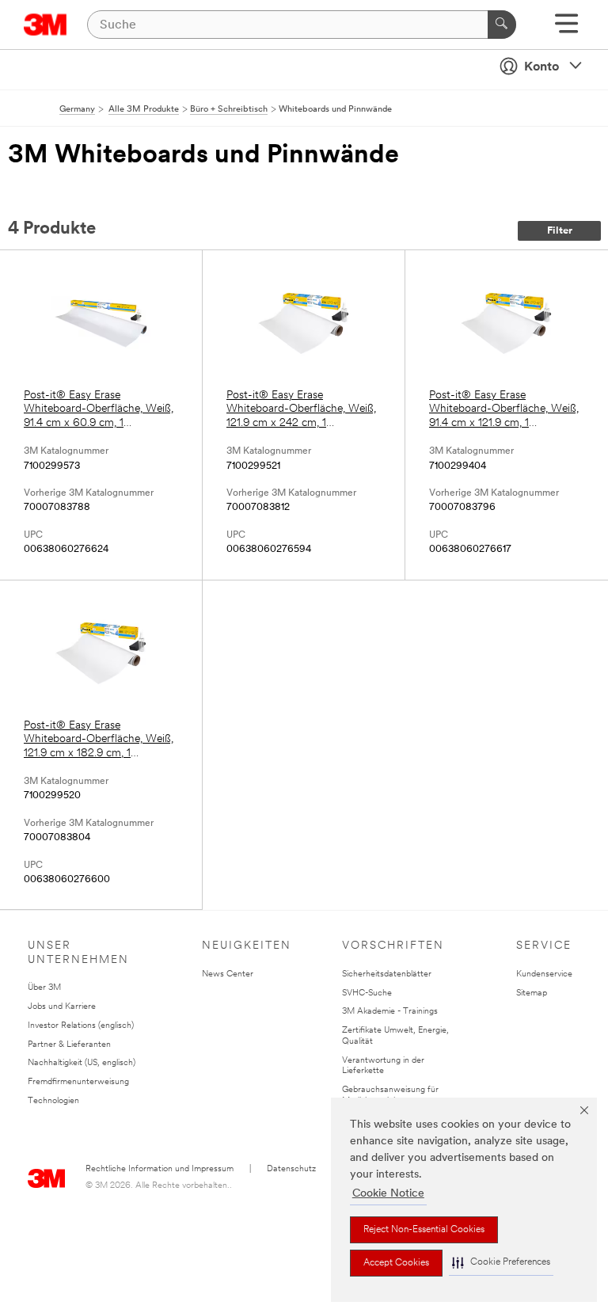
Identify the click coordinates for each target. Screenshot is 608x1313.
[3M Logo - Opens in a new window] (45, 24)
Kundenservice (544, 974)
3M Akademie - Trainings (390, 1011)
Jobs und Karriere (62, 1007)
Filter (559, 231)
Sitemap (531, 993)
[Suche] (502, 24)
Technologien (53, 1101)
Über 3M (44, 988)
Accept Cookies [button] (396, 1263)
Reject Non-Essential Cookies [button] (423, 1230)
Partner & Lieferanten (69, 1045)
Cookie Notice (388, 1194)
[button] (501, 1263)
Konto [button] (541, 67)
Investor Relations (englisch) (81, 1026)
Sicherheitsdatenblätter (386, 974)
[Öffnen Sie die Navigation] (566, 29)
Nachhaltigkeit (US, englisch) (81, 1063)
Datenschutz (291, 1169)
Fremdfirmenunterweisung (78, 1082)
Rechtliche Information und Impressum (160, 1169)
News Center (227, 974)
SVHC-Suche (367, 993)
